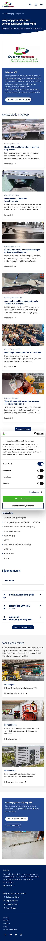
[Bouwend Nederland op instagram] (21, 935)
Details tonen (34, 492)
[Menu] (41, 4)
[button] (41, 4)
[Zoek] (30, 4)
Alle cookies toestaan (23, 499)
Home (3, 14)
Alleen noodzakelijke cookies (23, 506)
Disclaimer (6, 924)
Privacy (5, 927)
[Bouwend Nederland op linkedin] (5, 935)
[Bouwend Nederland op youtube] (11, 935)
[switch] (40, 470)
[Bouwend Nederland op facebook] (16, 935)
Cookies (5, 920)
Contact (5, 917)
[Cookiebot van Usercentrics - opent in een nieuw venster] (34, 433)
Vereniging (10, 14)
